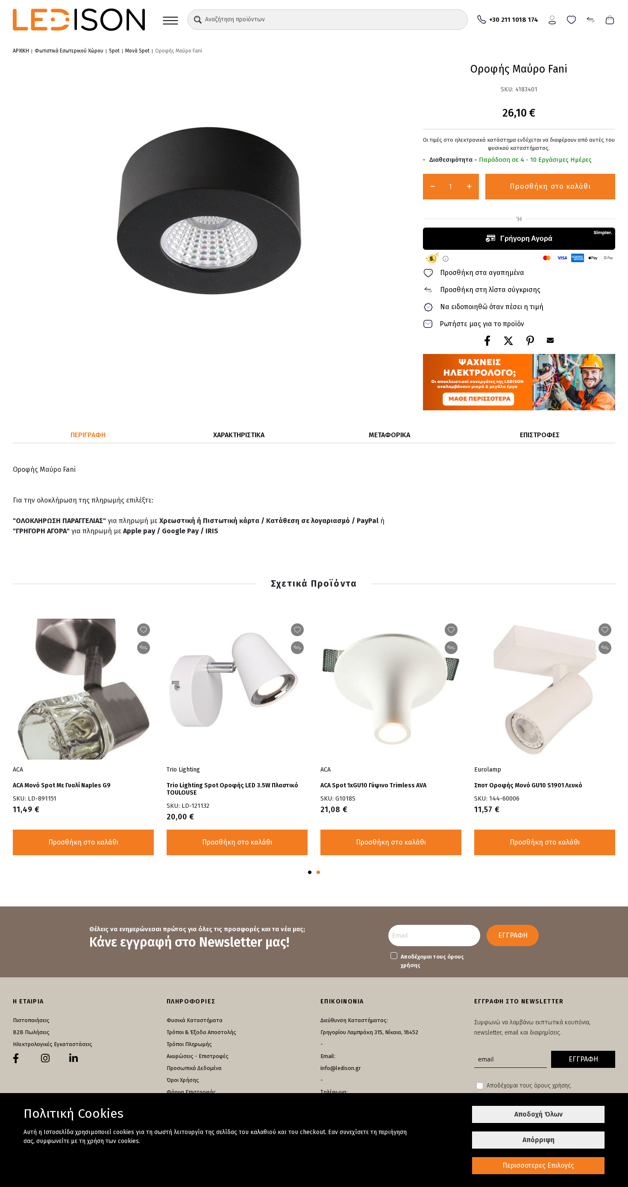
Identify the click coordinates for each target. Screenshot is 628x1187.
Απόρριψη (538, 1140)
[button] (198, 19)
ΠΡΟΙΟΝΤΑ (170, 20)
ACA (18, 769)
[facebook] (16, 1058)
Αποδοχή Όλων (538, 1114)
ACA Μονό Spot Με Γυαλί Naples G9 (62, 785)
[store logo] (79, 19)
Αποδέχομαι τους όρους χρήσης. (529, 1085)
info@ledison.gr (340, 1068)
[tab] (88, 435)
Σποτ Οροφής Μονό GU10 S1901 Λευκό (528, 785)
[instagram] (45, 1058)
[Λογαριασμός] (552, 19)
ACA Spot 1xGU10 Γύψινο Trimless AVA (373, 785)
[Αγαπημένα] (571, 19)
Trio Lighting (183, 769)
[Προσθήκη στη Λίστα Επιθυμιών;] (143, 630)
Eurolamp (487, 769)
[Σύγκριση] (590, 19)
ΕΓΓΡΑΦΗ (513, 935)
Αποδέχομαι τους (432, 960)
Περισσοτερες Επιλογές (538, 1165)
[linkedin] (73, 1058)
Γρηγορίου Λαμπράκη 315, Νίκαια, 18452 (369, 1032)
